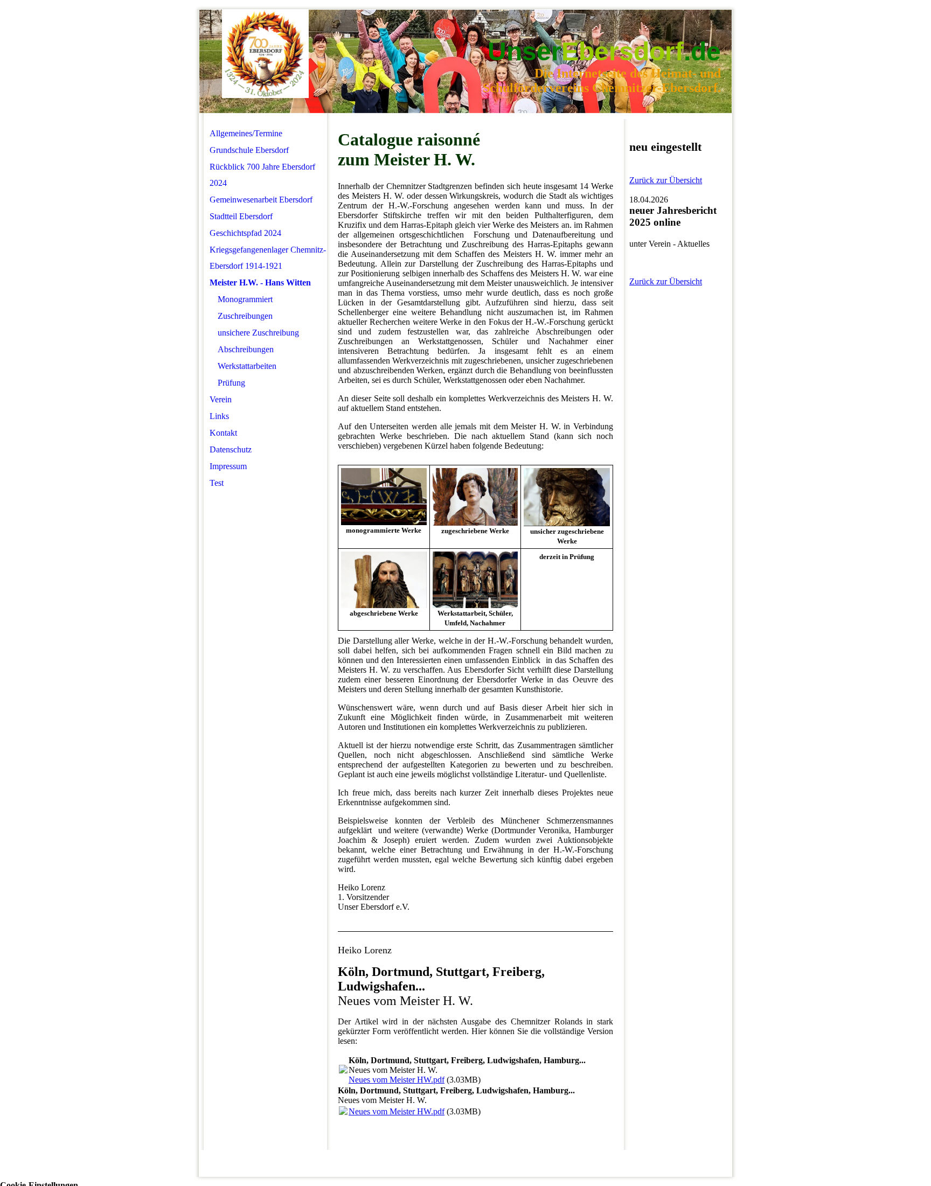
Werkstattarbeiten (247, 366)
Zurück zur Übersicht (665, 180)
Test (217, 482)
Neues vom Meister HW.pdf (396, 1079)
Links (219, 416)
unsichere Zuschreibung (258, 332)
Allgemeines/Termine (246, 133)
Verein (221, 399)
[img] (265, 54)
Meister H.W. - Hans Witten (260, 282)
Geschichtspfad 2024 (245, 233)
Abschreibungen (246, 349)
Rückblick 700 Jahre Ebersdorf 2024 (262, 174)
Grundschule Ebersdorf (249, 150)
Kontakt (223, 432)
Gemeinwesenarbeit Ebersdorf (261, 199)
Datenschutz (231, 449)
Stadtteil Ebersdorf (241, 216)
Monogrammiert (245, 299)
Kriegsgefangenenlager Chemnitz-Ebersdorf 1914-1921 (268, 257)
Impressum (228, 466)
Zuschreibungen (245, 315)
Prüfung (231, 382)
